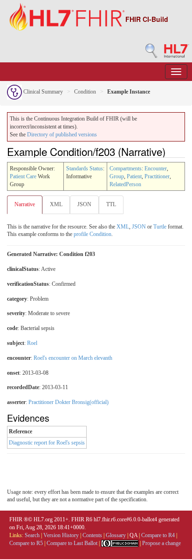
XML (56, 204)
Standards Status (84, 168)
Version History (61, 535)
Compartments (126, 168)
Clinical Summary (42, 91)
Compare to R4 (158, 535)
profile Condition (92, 234)
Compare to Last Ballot (72, 543)
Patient (134, 176)
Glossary (116, 535)
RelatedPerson (125, 184)
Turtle (159, 226)
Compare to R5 (26, 543)
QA (133, 535)
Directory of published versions (62, 134)
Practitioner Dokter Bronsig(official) (68, 402)
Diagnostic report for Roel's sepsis (47, 442)
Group (117, 176)
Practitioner (157, 176)
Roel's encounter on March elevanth (73, 358)
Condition (85, 91)
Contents (92, 535)
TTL (111, 204)
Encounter (155, 168)
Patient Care (23, 176)
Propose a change (161, 543)
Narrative (24, 204)
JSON (84, 204)
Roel (32, 343)
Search (32, 535)
